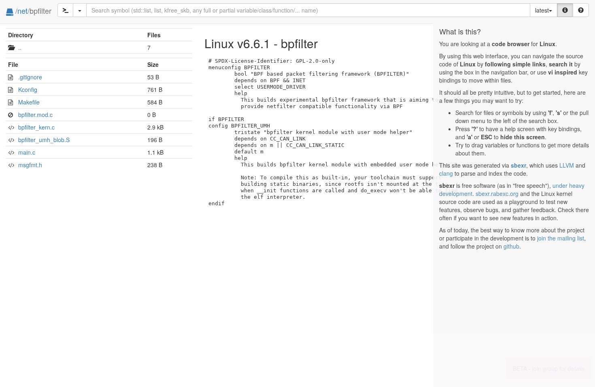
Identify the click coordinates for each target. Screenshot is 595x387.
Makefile (29, 102)
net (22, 10)
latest (542, 10)
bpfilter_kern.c (36, 127)
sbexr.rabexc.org (497, 193)
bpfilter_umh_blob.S (44, 140)
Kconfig (27, 89)
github (511, 246)
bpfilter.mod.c (35, 115)
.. (19, 47)
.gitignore (30, 77)
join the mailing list (560, 238)
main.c (26, 152)
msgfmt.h (30, 165)
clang (446, 173)
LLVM (566, 165)
